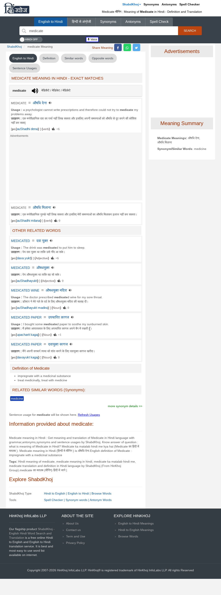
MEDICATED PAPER (26, 317)
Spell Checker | (55, 500)
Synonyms (151, 4)
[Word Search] (24, 31)
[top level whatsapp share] (127, 47)
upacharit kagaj (27, 335)
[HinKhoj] (16, 8)
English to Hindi (50, 22)
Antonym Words (101, 500)
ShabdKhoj (130, 4)
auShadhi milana (28, 221)
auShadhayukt (27, 281)
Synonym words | (78, 500)
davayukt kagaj (27, 357)
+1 (59, 334)
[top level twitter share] (136, 47)
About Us (72, 523)
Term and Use (75, 536)
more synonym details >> (125, 406)
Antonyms (169, 4)
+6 (57, 128)
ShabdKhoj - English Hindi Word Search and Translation (32, 533)
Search (190, 30)
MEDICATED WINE (25, 290)
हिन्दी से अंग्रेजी (81, 22)
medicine (17, 398)
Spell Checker (189, 4)
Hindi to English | (56, 493)
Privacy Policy (75, 543)
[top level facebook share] (118, 47)
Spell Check (159, 22)
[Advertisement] (75, 170)
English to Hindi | (80, 493)
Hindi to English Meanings (136, 530)
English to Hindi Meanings (136, 523)
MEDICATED (20, 241)
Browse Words (101, 493)
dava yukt (24, 258)
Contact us (73, 530)
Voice (93, 39)
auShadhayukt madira (32, 308)
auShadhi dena (27, 129)
